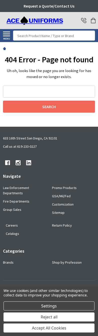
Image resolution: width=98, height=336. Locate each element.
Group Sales (12, 209)
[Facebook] (7, 162)
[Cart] (93, 20)
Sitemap (58, 212)
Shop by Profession (67, 262)
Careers (12, 225)
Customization (63, 204)
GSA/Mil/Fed (61, 196)
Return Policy (62, 225)
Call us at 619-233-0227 (20, 146)
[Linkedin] (28, 162)
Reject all (49, 317)
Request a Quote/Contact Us (49, 6)
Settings (49, 306)
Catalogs (12, 233)
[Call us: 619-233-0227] (83, 20)
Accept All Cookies (49, 328)
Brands (8, 262)
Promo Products (64, 188)
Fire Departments (16, 201)
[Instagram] (18, 162)
